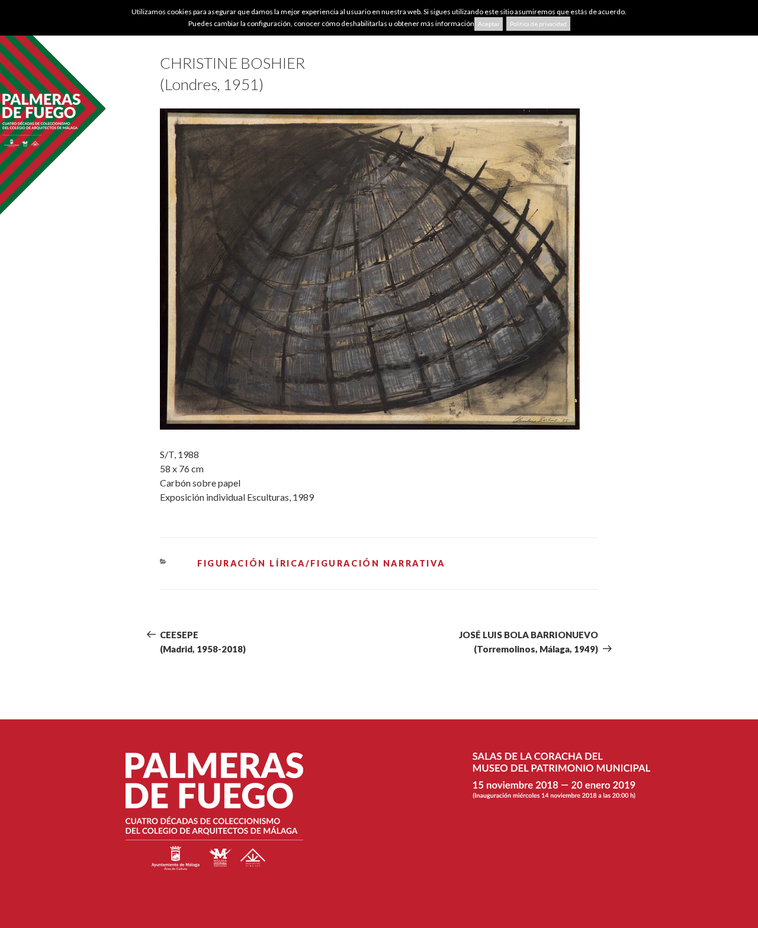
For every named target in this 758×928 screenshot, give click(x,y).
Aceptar (488, 24)
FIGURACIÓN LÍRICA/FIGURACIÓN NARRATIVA (321, 563)
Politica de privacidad (538, 23)
